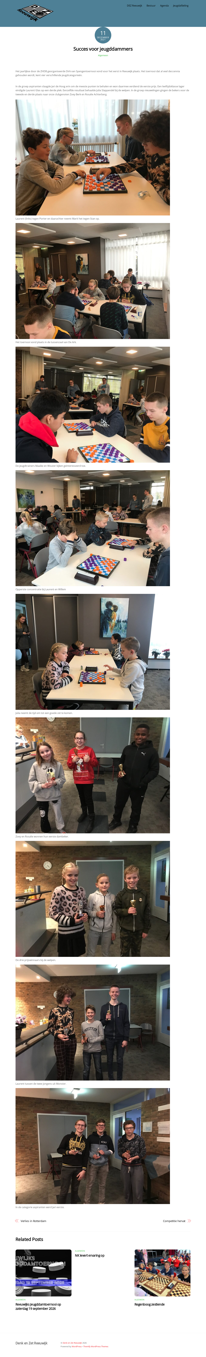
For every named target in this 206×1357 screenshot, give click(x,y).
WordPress (77, 1346)
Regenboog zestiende (150, 1304)
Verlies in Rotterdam (33, 1221)
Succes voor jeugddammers (103, 48)
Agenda (164, 5)
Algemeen (103, 55)
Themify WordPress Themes (95, 1346)
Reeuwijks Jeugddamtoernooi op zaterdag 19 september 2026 (38, 1306)
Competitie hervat (174, 1221)
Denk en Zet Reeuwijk (72, 1342)
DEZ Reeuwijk (134, 5)
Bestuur (151, 5)
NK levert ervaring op (89, 1255)
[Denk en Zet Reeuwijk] (35, 18)
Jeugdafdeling (181, 5)
